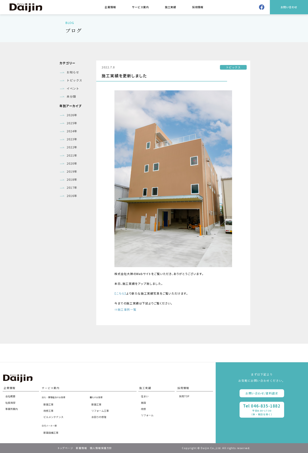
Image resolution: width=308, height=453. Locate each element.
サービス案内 (140, 7)
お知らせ (73, 72)
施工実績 (170, 7)
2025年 (72, 123)
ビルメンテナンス (53, 417)
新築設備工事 (50, 432)
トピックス (74, 80)
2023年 (72, 139)
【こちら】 (120, 293)
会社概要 (10, 396)
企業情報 (110, 7)
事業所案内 (11, 409)
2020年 (72, 163)
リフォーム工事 (100, 410)
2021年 (72, 155)
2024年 (72, 131)
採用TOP (184, 396)
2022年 (72, 147)
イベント (73, 88)
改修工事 (48, 410)
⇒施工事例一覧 (125, 309)
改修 (143, 409)
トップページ (65, 448)
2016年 (72, 196)
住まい (144, 396)
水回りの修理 (98, 417)
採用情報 (197, 7)
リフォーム (147, 415)
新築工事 (48, 404)
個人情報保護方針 (101, 448)
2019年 (72, 171)
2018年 (72, 179)
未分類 (71, 96)
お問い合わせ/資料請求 (261, 393)
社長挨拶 (10, 402)
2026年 (72, 115)
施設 (143, 402)
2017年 (72, 187)
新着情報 (81, 448)
